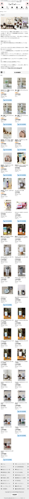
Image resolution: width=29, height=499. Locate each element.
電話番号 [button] (15, 494)
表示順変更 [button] (18, 72)
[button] (1, 4)
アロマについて (4, 68)
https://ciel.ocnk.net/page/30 (15, 68)
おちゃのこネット (12, 498)
